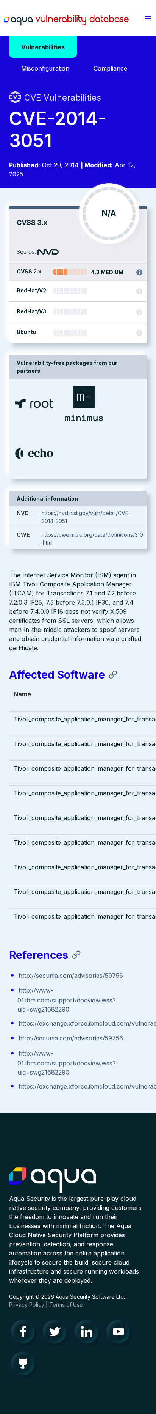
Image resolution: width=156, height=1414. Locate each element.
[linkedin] (89, 1334)
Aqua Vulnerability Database (66, 20)
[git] (25, 1365)
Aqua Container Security (52, 1180)
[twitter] (57, 1334)
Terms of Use (66, 1304)
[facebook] (25, 1334)
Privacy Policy (26, 1304)
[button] (147, 18)
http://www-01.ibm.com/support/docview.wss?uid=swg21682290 (66, 1000)
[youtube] (120, 1334)
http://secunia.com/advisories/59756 (71, 975)
